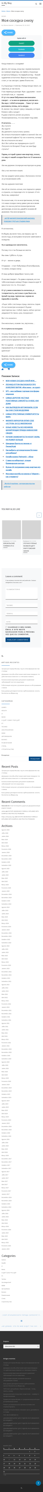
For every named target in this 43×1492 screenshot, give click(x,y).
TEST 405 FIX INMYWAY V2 (10, 1415)
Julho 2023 (5, 949)
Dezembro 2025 (6, 856)
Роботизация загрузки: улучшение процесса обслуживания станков (21, 686)
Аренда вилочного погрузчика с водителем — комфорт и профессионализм (21, 1395)
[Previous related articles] (34, 515)
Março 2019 (5, 1117)
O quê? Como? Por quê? (11, 720)
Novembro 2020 (6, 1052)
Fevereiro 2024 (6, 926)
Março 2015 (5, 1242)
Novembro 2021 (6, 1014)
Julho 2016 (5, 1213)
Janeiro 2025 (5, 891)
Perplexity (21, 49)
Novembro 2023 (6, 936)
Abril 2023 (5, 959)
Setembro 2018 (6, 1136)
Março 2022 (5, 1001)
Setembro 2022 (6, 981)
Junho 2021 (5, 1030)
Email (9, 613)
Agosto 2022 (5, 985)
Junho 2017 (5, 1178)
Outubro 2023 (6, 939)
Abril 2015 (5, 1239)
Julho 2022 (5, 988)
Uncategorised (7, 730)
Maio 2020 (5, 1072)
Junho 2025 (5, 875)
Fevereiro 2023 (6, 965)
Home (3, 11)
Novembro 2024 (6, 897)
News (8, 11)
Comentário (13, 589)
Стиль (4, 746)
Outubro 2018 (6, 1133)
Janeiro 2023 (5, 968)
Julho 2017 (5, 1175)
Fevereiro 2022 (6, 1004)
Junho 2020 (5, 1068)
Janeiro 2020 (5, 1084)
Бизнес (4, 739)
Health (4, 710)
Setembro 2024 (6, 904)
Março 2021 (5, 1039)
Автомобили (7, 736)
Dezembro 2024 (6, 894)
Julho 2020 (5, 1065)
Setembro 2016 (6, 1207)
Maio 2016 (5, 1220)
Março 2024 (5, 923)
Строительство (8, 749)
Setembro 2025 (6, 865)
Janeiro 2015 (5, 1249)
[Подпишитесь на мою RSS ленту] (2, 656)
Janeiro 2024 (5, 930)
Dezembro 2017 (6, 1159)
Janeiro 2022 (5, 1007)
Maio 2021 (5, 1033)
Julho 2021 (5, 1026)
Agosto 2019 (5, 1101)
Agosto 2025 (5, 868)
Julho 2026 (5, 833)
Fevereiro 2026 (6, 849)
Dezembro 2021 (6, 1010)
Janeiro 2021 (5, 1046)
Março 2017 (5, 1188)
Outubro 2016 (6, 1204)
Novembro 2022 (6, 975)
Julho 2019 (5, 1104)
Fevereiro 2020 (6, 1081)
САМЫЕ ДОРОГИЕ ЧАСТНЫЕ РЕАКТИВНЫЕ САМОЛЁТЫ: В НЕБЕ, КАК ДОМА (22, 401)
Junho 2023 (5, 952)
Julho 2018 (5, 1142)
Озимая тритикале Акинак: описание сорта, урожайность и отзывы (21, 1411)
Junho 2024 (5, 914)
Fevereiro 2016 (6, 1230)
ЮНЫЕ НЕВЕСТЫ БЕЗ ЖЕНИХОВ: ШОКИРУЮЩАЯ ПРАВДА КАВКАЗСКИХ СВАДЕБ (21, 430)
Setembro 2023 (6, 943)
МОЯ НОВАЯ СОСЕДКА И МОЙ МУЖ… (21, 381)
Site (8, 622)
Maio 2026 (5, 839)
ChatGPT (21, 43)
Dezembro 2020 (6, 1049)
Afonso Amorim (8, 25)
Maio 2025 (5, 878)
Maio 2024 (5, 917)
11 (9, 1459)
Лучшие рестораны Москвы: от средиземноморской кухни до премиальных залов (21, 1400)
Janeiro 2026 (5, 852)
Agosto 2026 (5, 830)
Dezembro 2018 (6, 1126)
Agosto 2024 (5, 907)
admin (3, 811)
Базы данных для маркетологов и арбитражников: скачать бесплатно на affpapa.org (21, 692)
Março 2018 (5, 1155)
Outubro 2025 (6, 862)
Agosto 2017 (5, 1172)
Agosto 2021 (5, 1023)
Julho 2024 (5, 910)
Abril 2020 (5, 1075)
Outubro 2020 (6, 1055)
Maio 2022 (5, 994)
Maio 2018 (5, 1149)
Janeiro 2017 (5, 1194)
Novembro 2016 (6, 1201)
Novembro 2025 (6, 859)
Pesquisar (5, 755)
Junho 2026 (5, 836)
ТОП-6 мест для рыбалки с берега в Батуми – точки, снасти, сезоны (19, 1390)
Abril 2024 (5, 920)
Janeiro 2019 (5, 1123)
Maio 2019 (5, 1110)
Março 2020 (5, 1078)
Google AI (21, 55)
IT (2, 714)
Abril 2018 (5, 1152)
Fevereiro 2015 (6, 1246)
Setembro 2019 (6, 1097)
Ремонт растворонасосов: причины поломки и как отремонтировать (19, 1406)
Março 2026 (5, 846)
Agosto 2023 (5, 946)
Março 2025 (5, 885)
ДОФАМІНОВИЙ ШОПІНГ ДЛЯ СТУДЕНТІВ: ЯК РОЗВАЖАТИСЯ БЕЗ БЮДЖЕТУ (21, 1419)
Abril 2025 (5, 881)
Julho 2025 (5, 872)
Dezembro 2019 (6, 1088)
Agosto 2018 (5, 1139)
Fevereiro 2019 (6, 1120)
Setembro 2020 (6, 1059)
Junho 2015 (5, 1233)
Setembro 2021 (6, 1020)
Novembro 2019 (6, 1091)
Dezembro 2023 (6, 933)
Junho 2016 (5, 1217)
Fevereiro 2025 (6, 888)
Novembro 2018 (6, 1130)
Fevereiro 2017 (6, 1191)
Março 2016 (5, 1226)
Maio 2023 (5, 955)
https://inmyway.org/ (8, 817)
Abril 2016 (5, 1223)
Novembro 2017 (6, 1162)
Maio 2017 (5, 1181)
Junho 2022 (5, 991)
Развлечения (7, 743)
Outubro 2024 (6, 901)
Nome (9, 605)
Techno (4, 727)
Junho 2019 (5, 1107)
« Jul (4, 1475)
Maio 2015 (5, 1236)
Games (4, 707)
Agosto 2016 (5, 1210)
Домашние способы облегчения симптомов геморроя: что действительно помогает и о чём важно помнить (21, 675)
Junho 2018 (5, 1146)
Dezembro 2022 (6, 972)
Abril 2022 (5, 997)
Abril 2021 (5, 1036)
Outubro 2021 (6, 1017)
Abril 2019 (5, 1113)
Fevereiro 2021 (6, 1043)
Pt (2, 723)
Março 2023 (5, 962)
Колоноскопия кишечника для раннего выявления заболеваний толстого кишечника (18, 681)
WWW (3, 733)
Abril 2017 (5, 1184)
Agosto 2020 (5, 1062)
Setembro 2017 (6, 1168)
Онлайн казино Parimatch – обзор (19, 456)
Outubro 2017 (6, 1165)
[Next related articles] (39, 515)
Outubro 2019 (6, 1094)
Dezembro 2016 (6, 1197)
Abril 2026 (5, 843)
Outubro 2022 (6, 978)
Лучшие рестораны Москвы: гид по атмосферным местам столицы (20, 670)
